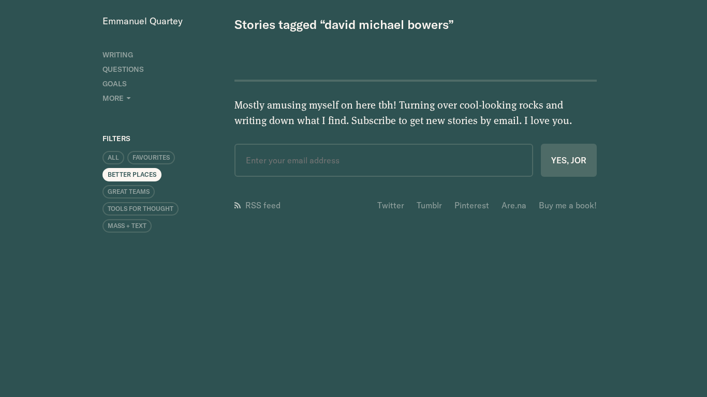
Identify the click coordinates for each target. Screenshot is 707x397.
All (113, 157)
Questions (123, 69)
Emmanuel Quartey (142, 21)
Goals (114, 83)
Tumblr (429, 205)
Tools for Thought (140, 208)
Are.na (514, 205)
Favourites (151, 157)
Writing (117, 54)
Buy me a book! (568, 205)
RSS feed (263, 205)
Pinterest (471, 205)
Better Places (132, 174)
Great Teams (129, 191)
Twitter (390, 205)
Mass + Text (127, 226)
